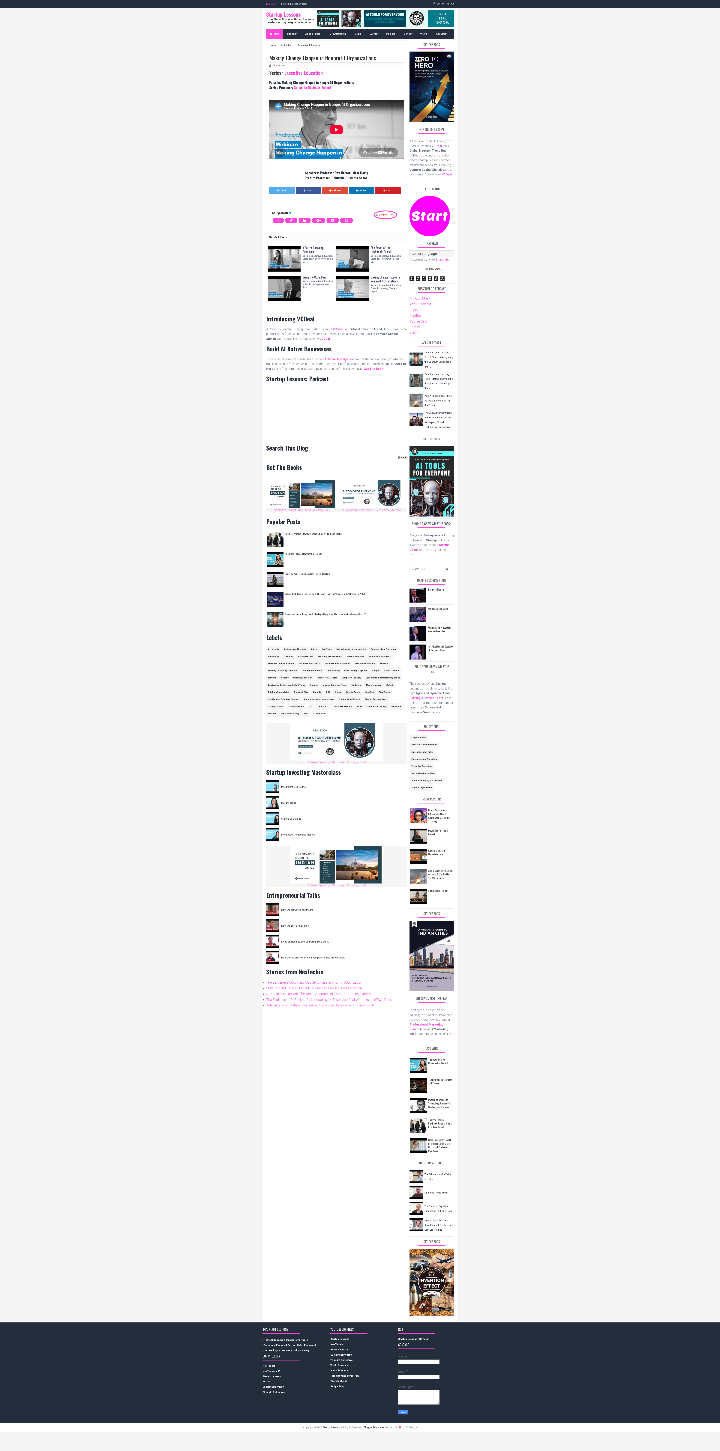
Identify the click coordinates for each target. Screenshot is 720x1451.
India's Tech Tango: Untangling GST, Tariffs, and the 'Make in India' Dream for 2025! (325, 594)
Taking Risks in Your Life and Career (440, 1081)
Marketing (356, 685)
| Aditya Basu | (300, 1350)
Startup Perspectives (376, 699)
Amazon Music (420, 298)
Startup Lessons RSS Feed (413, 1339)
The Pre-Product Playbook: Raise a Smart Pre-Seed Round (313, 534)
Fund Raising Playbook (355, 670)
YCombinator (319, 713)
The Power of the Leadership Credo (380, 250)
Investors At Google (327, 678)
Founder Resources (312, 670)
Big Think (327, 649)
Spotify (415, 327)
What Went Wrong (290, 713)
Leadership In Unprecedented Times (287, 685)
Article (314, 649)
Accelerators (313, 33)
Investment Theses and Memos (298, 834)
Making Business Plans (335, 685)
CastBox (416, 315)
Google (375, 670)
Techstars (322, 706)
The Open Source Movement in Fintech (303, 554)
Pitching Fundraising (278, 692)
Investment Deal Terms (293, 786)
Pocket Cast (418, 321)
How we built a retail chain (295, 925)
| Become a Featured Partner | (280, 1345)
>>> (412, 554)
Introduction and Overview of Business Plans (440, 648)
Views (423, 33)
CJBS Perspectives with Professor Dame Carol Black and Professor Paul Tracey (439, 1145)
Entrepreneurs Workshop (337, 663)
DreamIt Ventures (355, 656)
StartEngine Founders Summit (283, 699)
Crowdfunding (338, 33)
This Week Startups (342, 706)
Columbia (288, 656)
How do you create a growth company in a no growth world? (313, 957)
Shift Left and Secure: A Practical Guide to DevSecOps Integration (314, 988)
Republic (317, 692)
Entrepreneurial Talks (309, 663)
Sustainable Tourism (438, 890)
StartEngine (385, 692)
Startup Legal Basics (349, 699)
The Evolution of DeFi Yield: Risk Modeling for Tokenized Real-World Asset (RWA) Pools (329, 1000)
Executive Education (303, 72)
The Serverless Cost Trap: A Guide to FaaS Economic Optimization (314, 982)
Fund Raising (333, 670)
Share (309, 190)
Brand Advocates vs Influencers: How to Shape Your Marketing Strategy (439, 815)
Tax (311, 706)
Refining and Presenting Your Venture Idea (439, 629)
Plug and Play (301, 692)
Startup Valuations (291, 818)
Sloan (338, 692)
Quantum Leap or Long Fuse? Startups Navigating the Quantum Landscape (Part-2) (325, 614)
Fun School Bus (339, 1370)
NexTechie (268, 1365)
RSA (328, 692)
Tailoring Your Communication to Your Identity (307, 574)
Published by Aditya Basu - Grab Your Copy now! (301, 510)
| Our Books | (269, 1350)
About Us (441, 33)
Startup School (276, 706)
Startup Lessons (283, 14)
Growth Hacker (339, 1349)
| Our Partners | (307, 1345)
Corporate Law (305, 656)
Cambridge (273, 656)
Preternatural (338, 1381)
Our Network (284, 1350)
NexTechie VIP (271, 1371)
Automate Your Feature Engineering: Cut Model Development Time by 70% (320, 1005)
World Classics (339, 1365)
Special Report (353, 692)
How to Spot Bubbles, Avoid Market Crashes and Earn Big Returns (438, 1225)
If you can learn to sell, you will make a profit (305, 941)
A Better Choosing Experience (312, 250)
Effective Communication (281, 663)
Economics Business (380, 656)
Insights (390, 33)
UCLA (360, 706)
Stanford (369, 692)
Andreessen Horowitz (295, 649)
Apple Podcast (420, 304)
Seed (358, 33)
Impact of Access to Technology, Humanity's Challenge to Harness (439, 1103)
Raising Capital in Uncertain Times (436, 852)
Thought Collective (273, 1392)
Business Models (436, 589)
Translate (442, 259)
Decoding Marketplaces (329, 656)
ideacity (284, 678)
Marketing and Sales (438, 608)
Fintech (384, 663)
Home (276, 33)
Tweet (283, 190)
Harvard (272, 678)
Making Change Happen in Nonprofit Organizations (385, 279)
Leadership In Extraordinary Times (383, 678)
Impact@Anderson (302, 678)
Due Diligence (288, 802)
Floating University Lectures (282, 670)
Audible (415, 310)
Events (373, 33)
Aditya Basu (280, 212)
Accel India (273, 649)
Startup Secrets (296, 706)
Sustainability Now (273, 1386)
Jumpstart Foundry (351, 678)
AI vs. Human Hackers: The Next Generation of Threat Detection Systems (319, 994)
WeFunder (396, 706)
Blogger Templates (374, 1427)
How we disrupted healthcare (297, 909)
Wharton (272, 713)
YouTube (416, 333)
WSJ (306, 713)
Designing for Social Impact (438, 832)
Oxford (389, 685)
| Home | (267, 1340)
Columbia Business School (312, 87)
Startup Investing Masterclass (318, 699)
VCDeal (266, 1381)
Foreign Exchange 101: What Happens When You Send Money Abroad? (316, 4)
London (314, 685)
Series (407, 33)
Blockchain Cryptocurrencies (351, 649)
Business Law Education (383, 649)
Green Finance (391, 670)
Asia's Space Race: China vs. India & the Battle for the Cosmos (438, 401)
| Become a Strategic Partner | (290, 1340)
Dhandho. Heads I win (436, 1192)
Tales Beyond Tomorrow (344, 1375)
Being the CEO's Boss (314, 277)
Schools (291, 33)
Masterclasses (374, 685)
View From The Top (377, 706)
